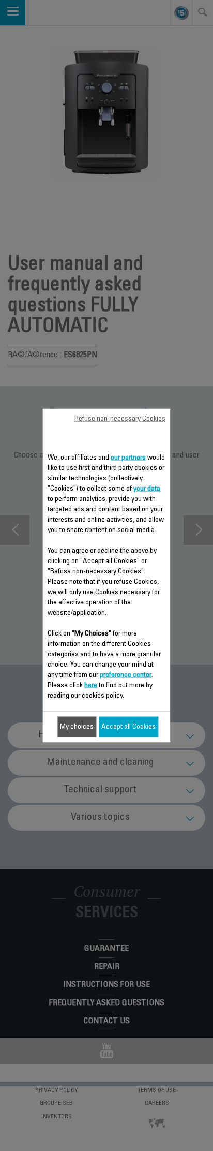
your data (146, 489)
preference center (125, 675)
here (90, 685)
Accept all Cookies (128, 727)
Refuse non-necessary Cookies (119, 419)
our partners (128, 458)
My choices (77, 727)
